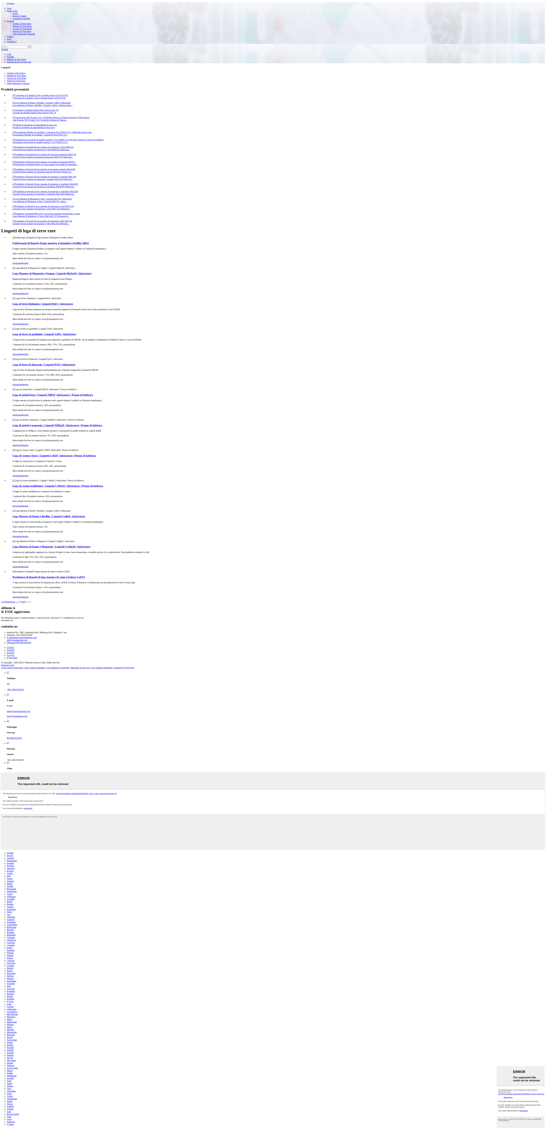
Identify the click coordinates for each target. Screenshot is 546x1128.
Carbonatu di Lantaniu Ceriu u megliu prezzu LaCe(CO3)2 (39, 98)
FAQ (9, 39)
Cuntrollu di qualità (21, 18)
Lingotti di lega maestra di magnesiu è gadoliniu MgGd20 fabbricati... (44, 194)
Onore (15, 13)
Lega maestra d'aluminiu (102, 667)
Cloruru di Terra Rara (22, 29)
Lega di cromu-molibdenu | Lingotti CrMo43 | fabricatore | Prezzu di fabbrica (58, 485)
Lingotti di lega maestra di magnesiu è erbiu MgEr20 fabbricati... (41, 149)
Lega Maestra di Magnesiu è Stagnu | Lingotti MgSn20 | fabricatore (52, 273)
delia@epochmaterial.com (22, 637)
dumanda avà (7, 620)
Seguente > (12, 602)
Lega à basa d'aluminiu (34, 667)
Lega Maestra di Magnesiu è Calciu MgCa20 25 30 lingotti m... (41, 216)
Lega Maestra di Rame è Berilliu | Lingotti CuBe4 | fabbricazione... (43, 105)
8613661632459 (19, 642)
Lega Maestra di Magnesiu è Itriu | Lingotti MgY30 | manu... (40, 201)
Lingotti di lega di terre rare (19, 62)
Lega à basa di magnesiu (12, 667)
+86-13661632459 (15, 689)
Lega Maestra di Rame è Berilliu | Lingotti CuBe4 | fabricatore (49, 516)
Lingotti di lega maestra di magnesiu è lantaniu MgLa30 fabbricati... (43, 179)
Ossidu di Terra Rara (22, 23)
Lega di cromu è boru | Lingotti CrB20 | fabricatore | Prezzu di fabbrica (54, 455)
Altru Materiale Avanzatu (24, 34)
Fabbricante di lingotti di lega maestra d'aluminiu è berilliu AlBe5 (51, 243)
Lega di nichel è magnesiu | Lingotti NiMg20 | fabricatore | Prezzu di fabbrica (57, 425)
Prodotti (10, 21)
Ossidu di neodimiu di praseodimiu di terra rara (34, 127)
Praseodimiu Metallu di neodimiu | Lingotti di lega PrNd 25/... (40, 135)
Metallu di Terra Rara (22, 26)
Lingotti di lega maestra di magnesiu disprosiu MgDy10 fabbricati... (43, 157)
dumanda (17, 263)
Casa (9, 8)
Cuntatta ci (11, 41)
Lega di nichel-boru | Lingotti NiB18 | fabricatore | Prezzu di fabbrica (53, 394)
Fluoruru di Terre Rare (124, 667)
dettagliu (24, 263)
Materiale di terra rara (80, 667)
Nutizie (10, 36)
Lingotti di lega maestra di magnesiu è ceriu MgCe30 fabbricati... (42, 209)
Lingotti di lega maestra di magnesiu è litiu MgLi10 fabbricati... (41, 223)
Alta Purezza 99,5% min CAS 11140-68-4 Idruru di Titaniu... (40, 120)
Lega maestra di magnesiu (57, 667)
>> (18, 602)
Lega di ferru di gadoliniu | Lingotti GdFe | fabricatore (44, 334)
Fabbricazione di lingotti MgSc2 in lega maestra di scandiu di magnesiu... (45, 164)
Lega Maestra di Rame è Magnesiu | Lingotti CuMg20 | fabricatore (51, 546)
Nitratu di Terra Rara (22, 31)
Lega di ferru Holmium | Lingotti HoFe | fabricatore (43, 303)
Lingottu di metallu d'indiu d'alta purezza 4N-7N (34, 113)
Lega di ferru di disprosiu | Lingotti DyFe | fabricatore (44, 364)
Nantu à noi (12, 11)
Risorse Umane (19, 16)
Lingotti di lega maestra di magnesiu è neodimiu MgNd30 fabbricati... (44, 186)
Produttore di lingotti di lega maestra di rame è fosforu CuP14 (49, 577)
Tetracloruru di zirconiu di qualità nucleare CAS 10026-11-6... (40, 142)
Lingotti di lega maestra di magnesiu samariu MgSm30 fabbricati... (42, 172)
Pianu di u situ (7, 665)
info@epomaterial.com (17, 640)
